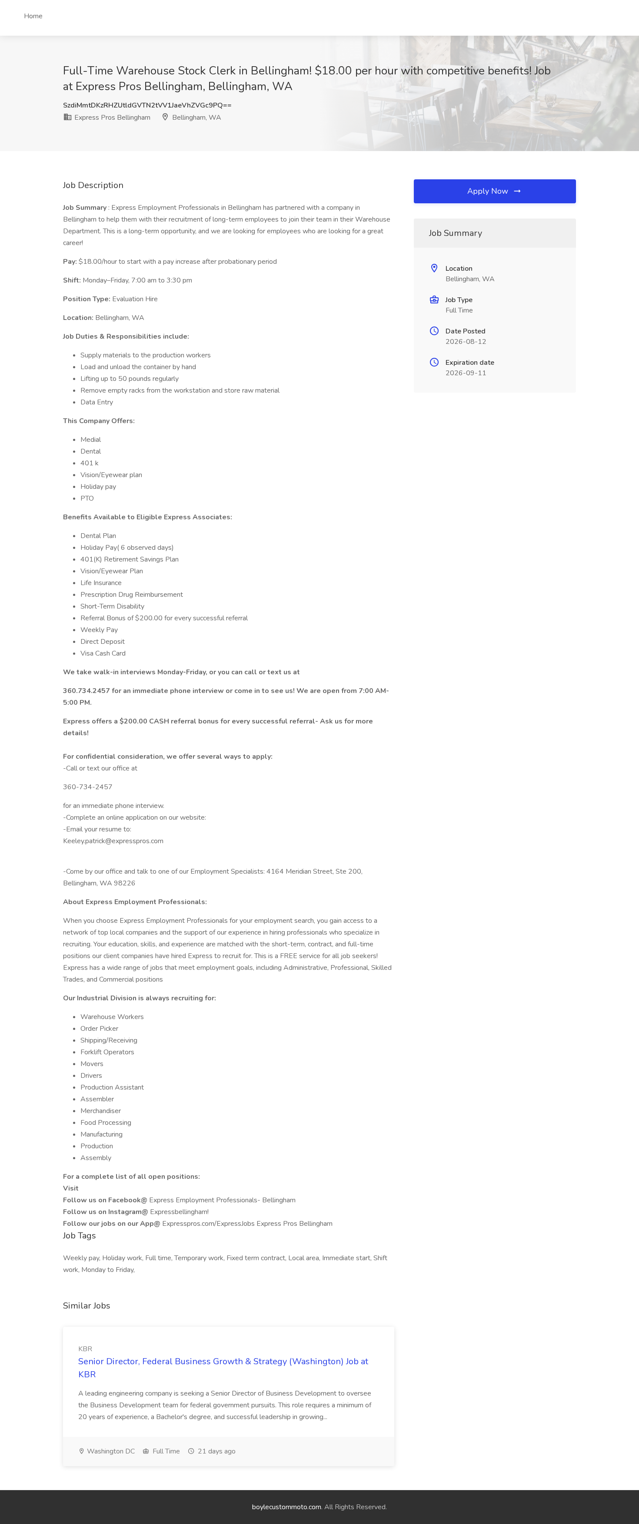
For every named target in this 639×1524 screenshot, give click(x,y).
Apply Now (488, 191)
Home (33, 16)
